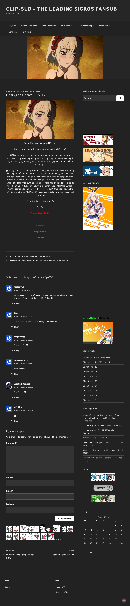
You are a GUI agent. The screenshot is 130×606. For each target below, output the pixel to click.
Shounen (63, 260)
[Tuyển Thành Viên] (98, 343)
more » (57, 539)
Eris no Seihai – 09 (90, 372)
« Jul (90, 552)
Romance (53, 260)
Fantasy (43, 260)
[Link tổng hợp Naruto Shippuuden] (98, 162)
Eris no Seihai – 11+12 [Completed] (96, 362)
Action (13, 260)
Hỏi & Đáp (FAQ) (67, 26)
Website (10, 504)
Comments (62, 592)
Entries (60, 587)
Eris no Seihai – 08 (90, 376)
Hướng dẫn (12, 32)
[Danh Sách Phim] (98, 144)
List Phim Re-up (85, 26)
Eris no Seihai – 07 (90, 381)
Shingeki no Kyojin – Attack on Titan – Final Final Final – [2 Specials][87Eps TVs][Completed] (101, 418)
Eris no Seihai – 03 (90, 400)
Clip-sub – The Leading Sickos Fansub (61, 9)
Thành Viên (103, 26)
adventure (23, 260)
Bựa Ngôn (27, 32)
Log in (7, 587)
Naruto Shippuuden (29, 26)
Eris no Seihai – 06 (90, 386)
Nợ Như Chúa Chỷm (30, 91)
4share (40, 237)
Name (9, 477)
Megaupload (40, 231)
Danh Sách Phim (49, 26)
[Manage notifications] (124, 600)
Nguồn (40, 207)
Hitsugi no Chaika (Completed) (26, 257)
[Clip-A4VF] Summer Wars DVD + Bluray (106, 425)
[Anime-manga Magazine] (98, 229)
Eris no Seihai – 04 (90, 395)
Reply (16, 303)
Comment (11, 443)
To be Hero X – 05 (101, 438)
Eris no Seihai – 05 (90, 390)
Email (9, 491)
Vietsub (47, 257)
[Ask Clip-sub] (98, 175)
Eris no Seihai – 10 (90, 367)
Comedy (34, 260)
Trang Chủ (12, 26)
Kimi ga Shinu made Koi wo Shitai (96, 357)
